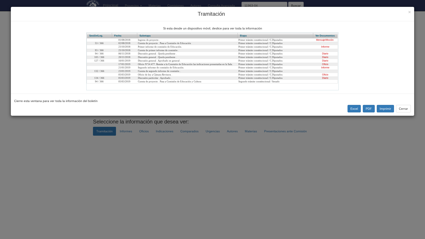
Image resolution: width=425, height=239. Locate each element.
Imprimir (385, 108)
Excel (354, 108)
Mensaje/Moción (325, 40)
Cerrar (403, 108)
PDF (369, 108)
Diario (325, 53)
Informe (325, 46)
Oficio (325, 64)
